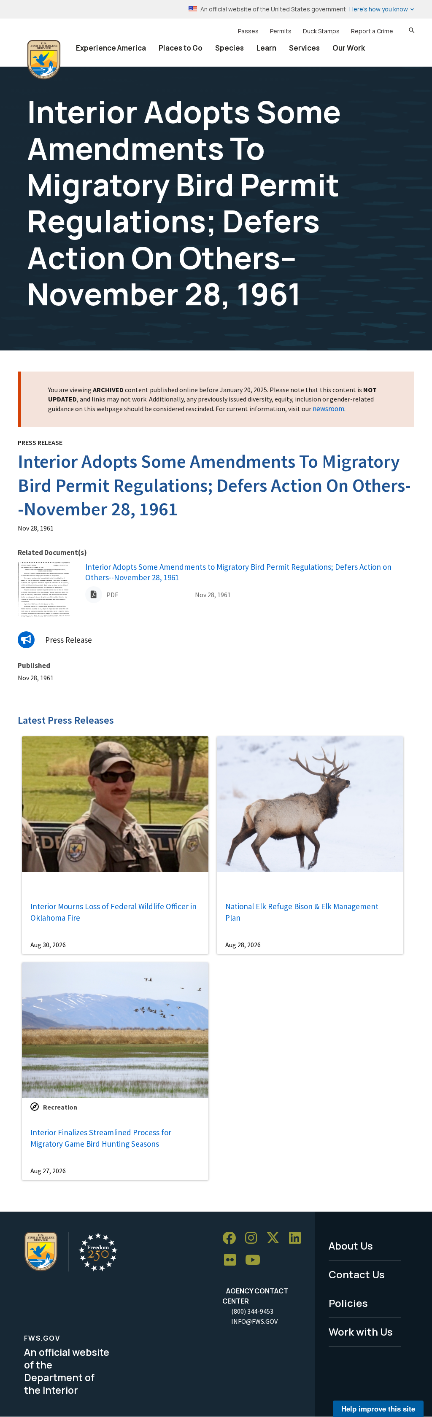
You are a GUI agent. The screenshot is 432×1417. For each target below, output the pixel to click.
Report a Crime (372, 31)
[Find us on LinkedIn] (298, 1238)
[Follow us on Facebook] (232, 1238)
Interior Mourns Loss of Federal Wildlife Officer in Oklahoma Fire (113, 912)
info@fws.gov (254, 1321)
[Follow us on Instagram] (254, 1238)
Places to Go (180, 48)
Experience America (111, 48)
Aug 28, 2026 (243, 944)
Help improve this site (378, 1409)
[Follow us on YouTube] (255, 1260)
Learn (266, 48)
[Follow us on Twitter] (276, 1238)
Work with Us (361, 1332)
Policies (348, 1303)
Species (229, 48)
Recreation (60, 1107)
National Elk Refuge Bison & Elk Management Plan (301, 912)
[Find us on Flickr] (233, 1260)
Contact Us (357, 1274)
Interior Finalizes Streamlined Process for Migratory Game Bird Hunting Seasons (100, 1138)
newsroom (328, 408)
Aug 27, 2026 (48, 1170)
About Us (351, 1246)
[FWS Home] (44, 60)
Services (304, 48)
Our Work (348, 48)
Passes (248, 31)
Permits (281, 31)
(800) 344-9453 (252, 1311)
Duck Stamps (321, 31)
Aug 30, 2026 (48, 944)
